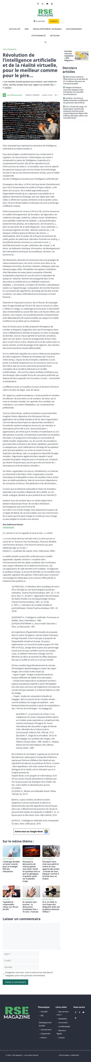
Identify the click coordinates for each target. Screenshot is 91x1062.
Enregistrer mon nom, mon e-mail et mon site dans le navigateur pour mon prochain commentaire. (29, 974)
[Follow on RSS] (52, 4)
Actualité (14, 29)
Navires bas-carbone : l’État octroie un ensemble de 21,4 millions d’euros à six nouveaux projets (75, 80)
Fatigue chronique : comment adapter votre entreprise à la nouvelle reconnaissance (73, 90)
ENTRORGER (8, 527)
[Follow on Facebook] (38, 4)
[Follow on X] (42, 4)
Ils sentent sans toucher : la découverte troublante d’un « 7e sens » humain (30, 907)
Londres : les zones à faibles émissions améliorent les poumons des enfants (75, 100)
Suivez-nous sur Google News (29, 831)
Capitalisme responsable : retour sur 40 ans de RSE (10, 906)
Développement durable (47, 29)
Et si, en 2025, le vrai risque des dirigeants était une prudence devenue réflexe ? (51, 907)
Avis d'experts (9, 49)
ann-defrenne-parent (14, 95)
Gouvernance (74, 29)
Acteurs (55, 36)
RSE (27, 29)
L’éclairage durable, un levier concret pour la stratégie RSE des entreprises (11, 866)
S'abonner (53, 21)
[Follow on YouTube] (47, 4)
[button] (45, 42)
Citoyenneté (39, 36)
